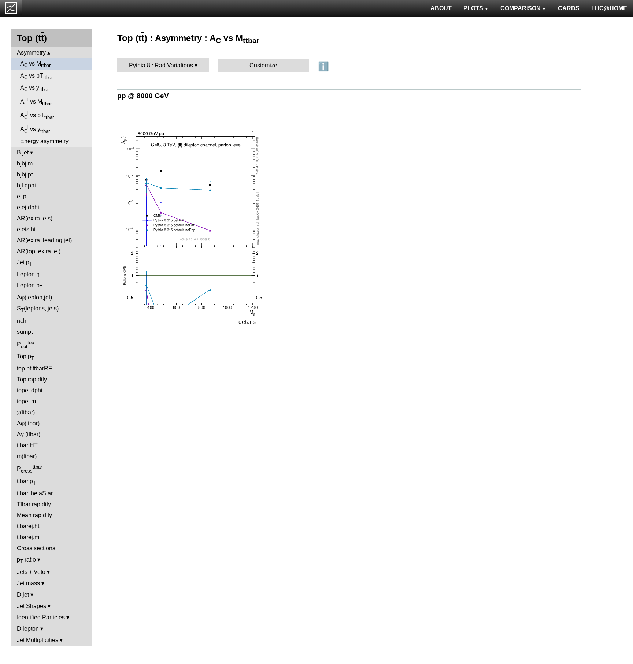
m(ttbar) (27, 456)
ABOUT (441, 8)
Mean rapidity (34, 515)
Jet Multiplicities (37, 640)
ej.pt (22, 196)
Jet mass (28, 583)
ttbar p (26, 482)
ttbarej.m (28, 537)
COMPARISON (520, 8)
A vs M (35, 64)
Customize (263, 65)
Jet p (24, 263)
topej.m (26, 401)
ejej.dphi (28, 207)
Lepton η (28, 274)
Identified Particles (41, 617)
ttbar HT (27, 445)
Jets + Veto (31, 572)
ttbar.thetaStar (35, 493)
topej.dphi (29, 390)
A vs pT (36, 76)
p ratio (26, 560)
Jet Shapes (31, 606)
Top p (25, 357)
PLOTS (473, 8)
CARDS (569, 8)
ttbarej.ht (28, 526)
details (247, 322)
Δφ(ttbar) (28, 423)
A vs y (34, 88)
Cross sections (36, 548)
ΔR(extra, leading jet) (44, 240)
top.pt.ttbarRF (34, 368)
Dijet (23, 595)
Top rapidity (32, 379)
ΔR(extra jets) (34, 218)
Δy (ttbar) (28, 434)
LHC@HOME (609, 8)
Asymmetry (31, 52)
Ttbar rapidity (34, 504)
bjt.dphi (26, 185)
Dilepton (28, 629)
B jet (23, 152)
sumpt (25, 332)
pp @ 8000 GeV (143, 96)
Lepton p (29, 286)
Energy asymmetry (44, 141)
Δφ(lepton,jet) (34, 297)
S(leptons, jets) (38, 309)
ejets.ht (26, 229)
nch (21, 321)
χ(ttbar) (26, 412)
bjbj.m (25, 163)
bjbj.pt (25, 174)
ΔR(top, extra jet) (38, 251)
